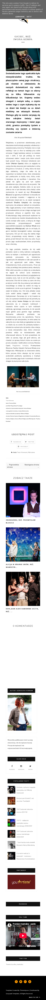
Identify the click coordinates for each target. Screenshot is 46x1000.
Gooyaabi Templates (12, 994)
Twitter (31, 442)
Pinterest (24, 446)
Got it (29, 17)
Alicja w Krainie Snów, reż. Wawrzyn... (20, 565)
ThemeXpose (24, 990)
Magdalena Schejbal (14, 169)
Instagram (21, 769)
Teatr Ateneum (22, 452)
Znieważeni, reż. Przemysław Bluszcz (21, 521)
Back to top (34, 997)
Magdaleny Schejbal (20, 345)
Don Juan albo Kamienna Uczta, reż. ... (22, 610)
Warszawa (31, 452)
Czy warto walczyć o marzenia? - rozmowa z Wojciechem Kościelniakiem (25, 856)
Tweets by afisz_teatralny (14, 964)
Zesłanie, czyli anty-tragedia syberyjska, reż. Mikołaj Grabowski (25, 790)
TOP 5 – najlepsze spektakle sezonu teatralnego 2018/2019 (24, 823)
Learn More (19, 17)
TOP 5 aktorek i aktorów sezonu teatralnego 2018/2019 (24, 834)
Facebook (17, 442)
